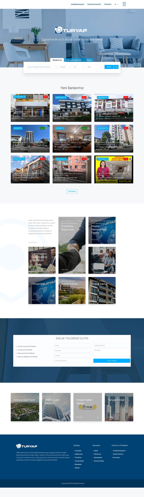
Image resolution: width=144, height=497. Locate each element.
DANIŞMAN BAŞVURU (77, 4)
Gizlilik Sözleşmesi (119, 450)
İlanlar (96, 450)
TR (115, 4)
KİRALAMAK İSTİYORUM (26, 353)
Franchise (78, 457)
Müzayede (78, 464)
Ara (109, 67)
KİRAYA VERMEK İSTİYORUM (28, 357)
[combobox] (65, 67)
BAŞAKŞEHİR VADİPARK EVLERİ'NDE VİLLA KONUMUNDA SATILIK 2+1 (110, 143)
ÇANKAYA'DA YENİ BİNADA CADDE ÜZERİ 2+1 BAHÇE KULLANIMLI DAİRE (28, 174)
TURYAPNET (107, 4)
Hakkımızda (79, 454)
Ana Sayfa (78, 450)
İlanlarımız (57, 60)
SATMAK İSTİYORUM (25, 350)
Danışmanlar (98, 457)
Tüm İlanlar (72, 191)
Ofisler (89, 60)
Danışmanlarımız (74, 60)
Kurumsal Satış (99, 461)
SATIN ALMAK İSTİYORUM (27, 347)
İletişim (77, 468)
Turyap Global (79, 461)
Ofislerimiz (97, 454)
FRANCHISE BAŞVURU (94, 4)
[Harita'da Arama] (116, 67)
